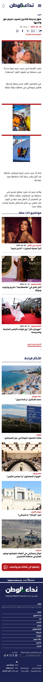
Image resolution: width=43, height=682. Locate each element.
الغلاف (39, 607)
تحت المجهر (37, 616)
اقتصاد (38, 622)
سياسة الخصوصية (36, 671)
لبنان (39, 604)
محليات (28, 607)
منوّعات (38, 636)
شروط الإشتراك (24, 668)
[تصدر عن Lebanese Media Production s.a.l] (21, 589)
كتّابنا (39, 612)
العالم (39, 626)
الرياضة (38, 633)
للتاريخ (38, 643)
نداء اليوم (33, 607)
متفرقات (18, 607)
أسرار (23, 607)
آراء (40, 619)
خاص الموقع (5, 607)
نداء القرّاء (12, 607)
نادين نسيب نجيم (34, 344)
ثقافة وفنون (36, 629)
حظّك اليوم (37, 639)
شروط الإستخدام (36, 668)
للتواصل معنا (25, 671)
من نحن (39, 665)
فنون (39, 15)
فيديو (39, 646)
